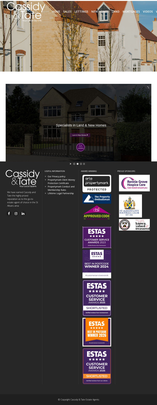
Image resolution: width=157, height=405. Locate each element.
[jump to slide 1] (74, 164)
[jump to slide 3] (81, 164)
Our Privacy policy (56, 176)
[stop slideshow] (84, 164)
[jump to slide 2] (77, 164)
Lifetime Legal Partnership (61, 193)
